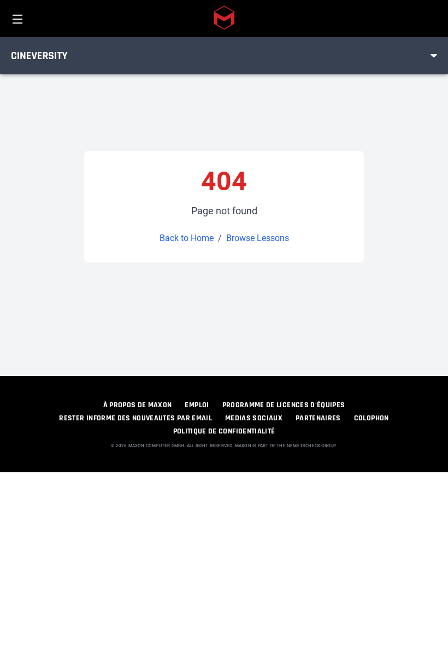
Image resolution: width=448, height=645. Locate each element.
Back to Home (187, 238)
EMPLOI (197, 405)
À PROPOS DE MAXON (137, 405)
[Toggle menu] (434, 56)
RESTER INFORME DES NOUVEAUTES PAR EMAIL (135, 418)
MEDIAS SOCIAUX (253, 418)
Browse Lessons (257, 238)
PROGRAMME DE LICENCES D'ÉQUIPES (283, 405)
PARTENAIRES (318, 418)
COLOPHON (371, 418)
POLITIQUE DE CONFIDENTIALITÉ (224, 431)
